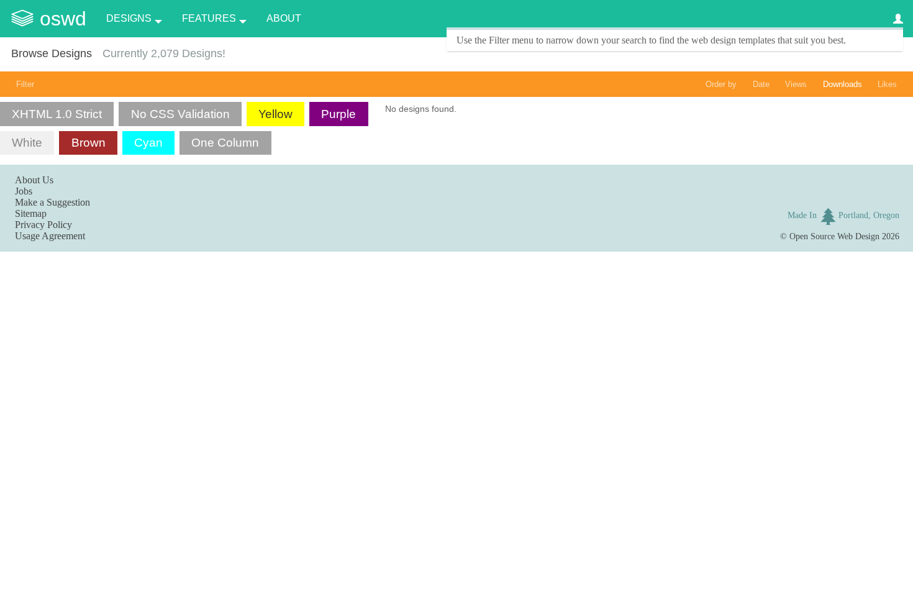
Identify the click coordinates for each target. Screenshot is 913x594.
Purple (338, 114)
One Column (225, 142)
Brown (88, 142)
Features (209, 18)
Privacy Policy (43, 224)
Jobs (23, 191)
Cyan (148, 142)
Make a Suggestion (52, 202)
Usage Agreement (50, 236)
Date (761, 84)
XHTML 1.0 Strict (57, 114)
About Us (34, 180)
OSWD (63, 18)
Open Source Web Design (834, 236)
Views (796, 84)
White (27, 142)
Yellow (275, 114)
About (283, 18)
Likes (887, 84)
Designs (129, 18)
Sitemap (31, 213)
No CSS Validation (180, 114)
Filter (25, 84)
